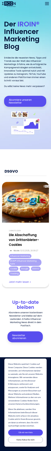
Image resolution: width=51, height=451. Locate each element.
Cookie (13, 268)
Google (24, 268)
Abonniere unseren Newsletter (20, 101)
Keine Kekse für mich (25, 440)
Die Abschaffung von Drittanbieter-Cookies (24, 240)
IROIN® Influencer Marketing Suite (23, 262)
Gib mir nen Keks (25, 432)
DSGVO (35, 268)
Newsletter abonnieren (19, 337)
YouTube (41, 74)
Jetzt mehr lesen (19, 282)
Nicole (16, 250)
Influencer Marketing (20, 256)
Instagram (22, 74)
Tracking (14, 273)
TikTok (32, 74)
